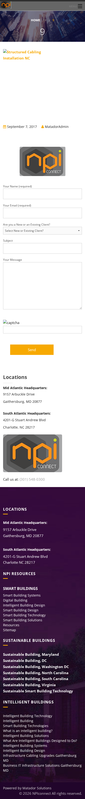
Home (35, 20)
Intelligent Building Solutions (26, 735)
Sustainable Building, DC (25, 660)
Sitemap (9, 630)
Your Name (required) (17, 186)
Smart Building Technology (24, 615)
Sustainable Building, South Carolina (35, 678)
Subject (8, 241)
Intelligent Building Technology (27, 716)
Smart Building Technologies (25, 725)
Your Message (12, 260)
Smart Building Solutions (22, 620)
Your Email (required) (17, 205)
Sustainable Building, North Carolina (35, 672)
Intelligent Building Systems (25, 745)
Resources (11, 625)
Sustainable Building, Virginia (29, 684)
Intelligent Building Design (24, 605)
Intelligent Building (18, 721)
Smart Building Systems (22, 595)
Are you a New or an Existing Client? (26, 225)
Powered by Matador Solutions (27, 788)
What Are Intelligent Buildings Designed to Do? (40, 740)
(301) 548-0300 (32, 479)
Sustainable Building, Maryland (31, 654)
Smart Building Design (20, 610)
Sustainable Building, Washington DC (36, 666)
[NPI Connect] (42, 4)
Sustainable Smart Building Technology (38, 691)
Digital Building (15, 600)
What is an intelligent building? (27, 730)
